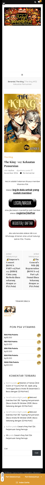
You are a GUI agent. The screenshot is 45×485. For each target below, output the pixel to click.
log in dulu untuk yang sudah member (25, 191)
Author (11, 170)
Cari (6, 448)
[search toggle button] (35, 2)
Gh (7, 435)
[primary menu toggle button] (22, 74)
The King (8, 157)
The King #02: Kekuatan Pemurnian (9, 314)
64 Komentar (28, 173)
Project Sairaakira (25, 472)
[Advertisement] (22, 52)
